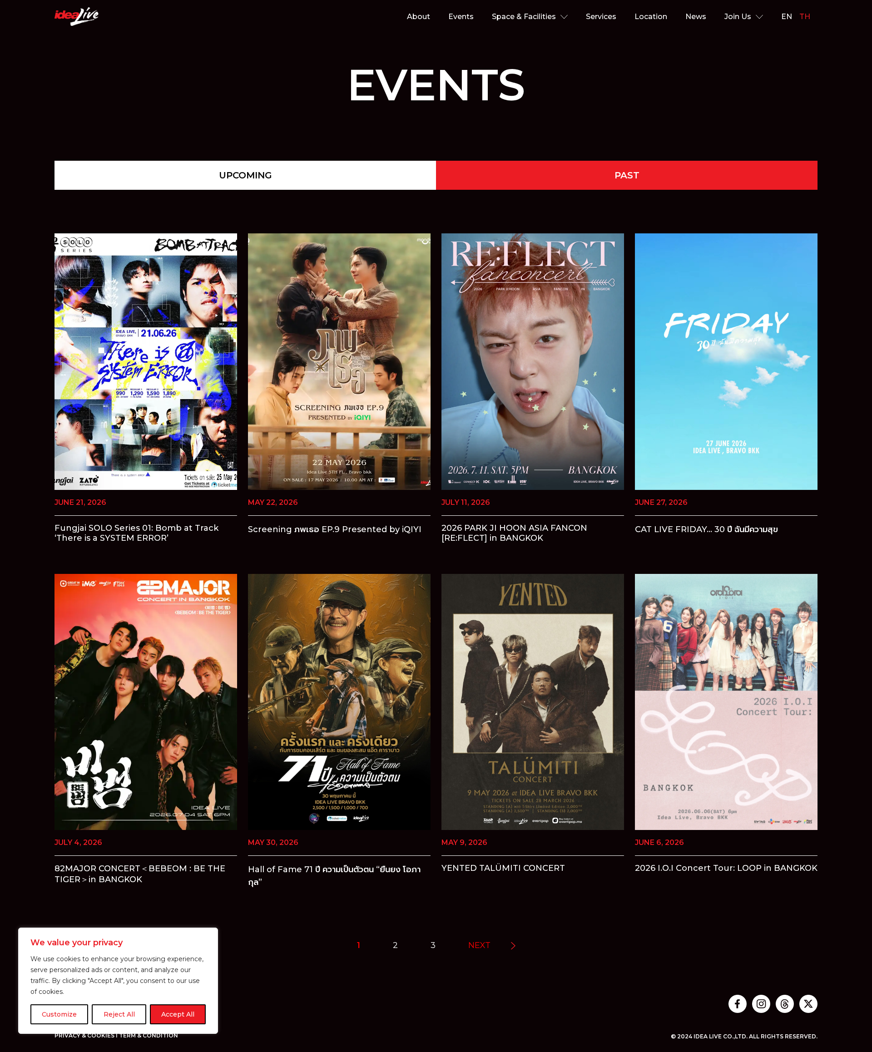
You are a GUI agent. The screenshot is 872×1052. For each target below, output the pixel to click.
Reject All (119, 1014)
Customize (59, 1014)
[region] (118, 981)
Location (650, 16)
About (418, 16)
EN (786, 16)
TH (804, 16)
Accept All (177, 1014)
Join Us (737, 16)
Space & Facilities (524, 16)
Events (461, 16)
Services (601, 16)
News (695, 16)
